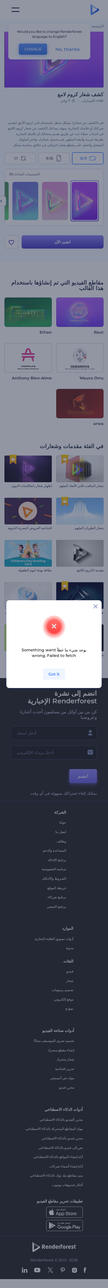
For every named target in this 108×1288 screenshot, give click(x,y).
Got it (54, 674)
